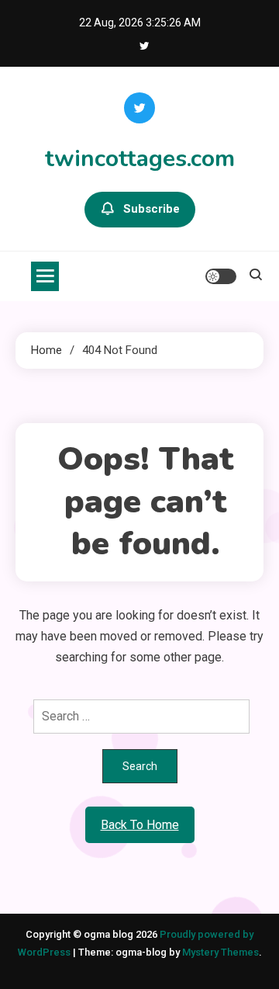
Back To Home (140, 824)
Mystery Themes (220, 952)
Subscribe (151, 209)
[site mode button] (220, 276)
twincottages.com (140, 159)
